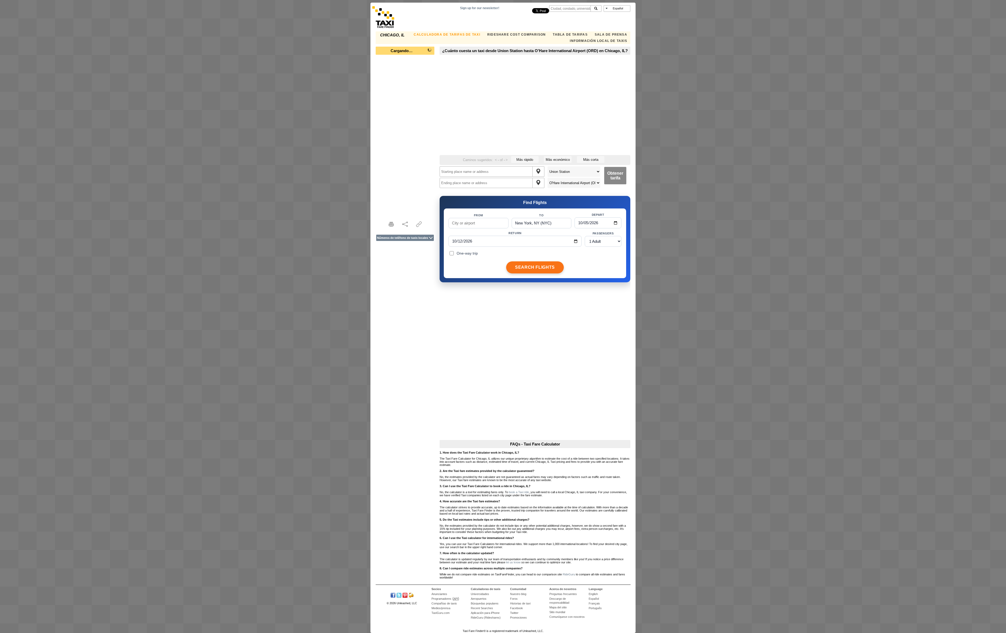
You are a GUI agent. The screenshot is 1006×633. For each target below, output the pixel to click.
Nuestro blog (518, 594)
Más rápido (524, 160)
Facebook (516, 608)
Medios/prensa (440, 608)
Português (595, 608)
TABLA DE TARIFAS (570, 34)
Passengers (603, 233)
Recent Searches (482, 608)
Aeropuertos (478, 598)
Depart (598, 214)
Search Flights (535, 267)
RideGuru (569, 574)
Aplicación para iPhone (485, 612)
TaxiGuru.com (440, 612)
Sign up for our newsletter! (479, 8)
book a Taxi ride (519, 492)
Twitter (514, 612)
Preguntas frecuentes (563, 594)
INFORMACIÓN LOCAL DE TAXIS (598, 41)
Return (515, 233)
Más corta (590, 160)
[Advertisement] (405, 136)
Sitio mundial (557, 612)
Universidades (480, 594)
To (541, 215)
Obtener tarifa (615, 175)
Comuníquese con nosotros (567, 616)
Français (594, 603)
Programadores (441, 598)
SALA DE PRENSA (611, 34)
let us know (513, 562)
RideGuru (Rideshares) (486, 617)
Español (594, 598)
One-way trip (467, 253)
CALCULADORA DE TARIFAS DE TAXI (447, 34)
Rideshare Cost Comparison (516, 34)
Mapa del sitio (558, 607)
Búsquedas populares (485, 603)
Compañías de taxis (444, 603)
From (478, 215)
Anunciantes (439, 594)
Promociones (518, 617)
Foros (514, 598)
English (593, 594)
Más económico (558, 160)
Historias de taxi (520, 603)
